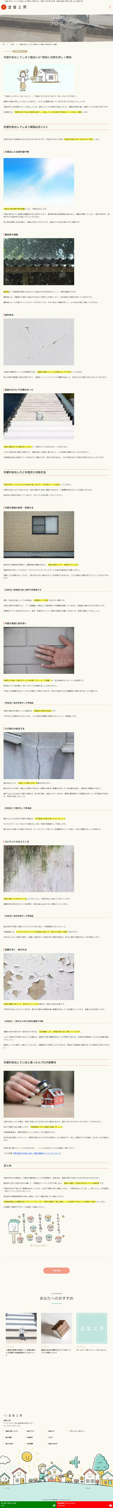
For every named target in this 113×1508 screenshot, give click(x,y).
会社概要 (30, 1444)
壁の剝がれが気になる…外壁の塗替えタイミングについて (37, 1153)
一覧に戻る (56, 1270)
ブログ (50, 1437)
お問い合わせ (52, 1444)
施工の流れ (9, 1444)
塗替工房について (12, 1431)
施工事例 (9, 1437)
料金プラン (31, 1431)
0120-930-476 (13, 1426)
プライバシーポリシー (77, 1431)
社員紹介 (30, 1437)
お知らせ (51, 1431)
